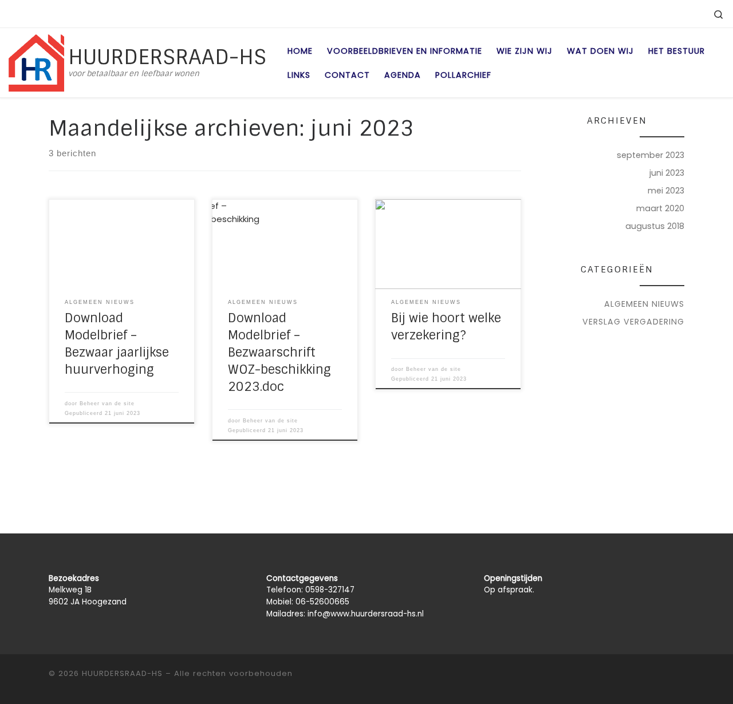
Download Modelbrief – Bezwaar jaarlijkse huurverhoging (117, 344)
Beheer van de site (107, 403)
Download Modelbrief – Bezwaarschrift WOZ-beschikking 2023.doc (279, 352)
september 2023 (650, 155)
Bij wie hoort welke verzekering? (446, 326)
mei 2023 (666, 190)
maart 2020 (660, 208)
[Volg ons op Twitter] (688, 13)
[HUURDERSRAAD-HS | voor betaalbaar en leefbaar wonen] (36, 61)
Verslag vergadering (633, 321)
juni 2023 (666, 173)
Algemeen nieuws (644, 304)
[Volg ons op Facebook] (664, 13)
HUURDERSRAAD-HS (122, 673)
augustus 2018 (654, 226)
